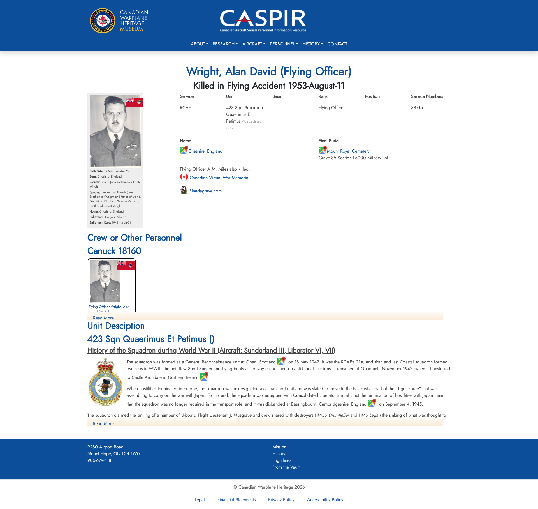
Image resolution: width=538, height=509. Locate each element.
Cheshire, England (205, 151)
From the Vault (286, 467)
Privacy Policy (281, 499)
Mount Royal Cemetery (348, 151)
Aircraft (252, 44)
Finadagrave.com (205, 191)
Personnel (282, 44)
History (311, 44)
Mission (279, 447)
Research (224, 44)
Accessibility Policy (325, 499)
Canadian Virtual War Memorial (218, 177)
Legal (200, 499)
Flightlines (281, 460)
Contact (337, 44)
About (198, 44)
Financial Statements (236, 499)
